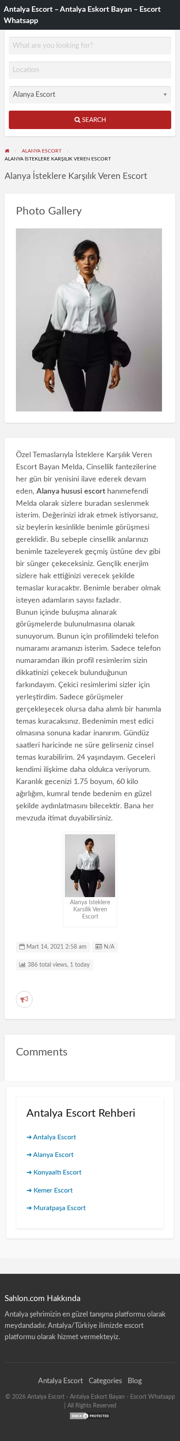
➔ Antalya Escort (51, 1137)
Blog (135, 1380)
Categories (105, 1380)
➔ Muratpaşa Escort (56, 1208)
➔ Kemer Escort (49, 1190)
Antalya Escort (60, 1380)
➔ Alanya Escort (50, 1154)
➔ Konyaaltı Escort (54, 1172)
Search (93, 120)
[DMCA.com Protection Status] (90, 1415)
